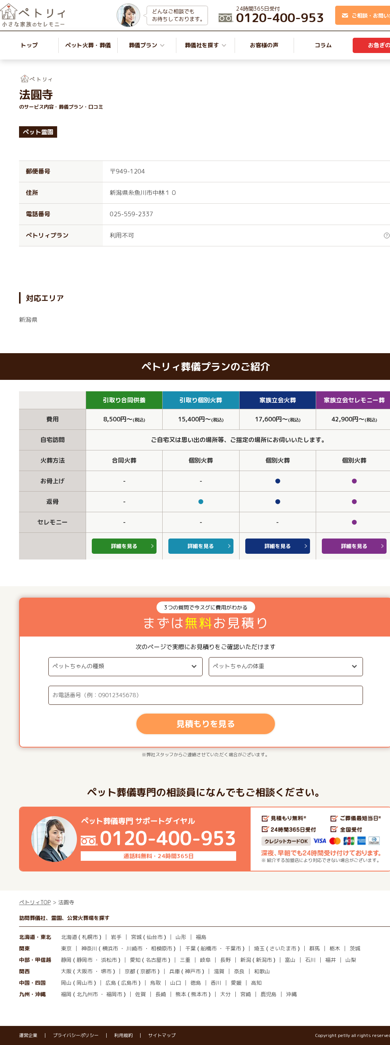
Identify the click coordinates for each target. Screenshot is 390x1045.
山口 (175, 982)
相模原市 (161, 948)
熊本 (181, 994)
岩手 (116, 936)
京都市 (148, 971)
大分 (225, 994)
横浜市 (110, 948)
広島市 (129, 982)
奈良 (239, 971)
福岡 (66, 994)
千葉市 (233, 948)
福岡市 (114, 994)
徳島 (195, 982)
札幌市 (90, 936)
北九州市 (87, 994)
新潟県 (28, 319)
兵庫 (174, 971)
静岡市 (85, 959)
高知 (256, 982)
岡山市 (85, 982)
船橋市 (209, 948)
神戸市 (193, 971)
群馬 (314, 948)
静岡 (66, 959)
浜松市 (109, 959)
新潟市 (264, 959)
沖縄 (291, 994)
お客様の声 (264, 45)
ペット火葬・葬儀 (88, 45)
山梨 (350, 959)
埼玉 (259, 948)
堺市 (106, 971)
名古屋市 (156, 959)
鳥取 (155, 982)
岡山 (66, 982)
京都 (130, 971)
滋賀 (219, 971)
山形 (181, 936)
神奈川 (89, 948)
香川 (216, 982)
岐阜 (205, 959)
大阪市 (85, 971)
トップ (29, 45)
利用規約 (123, 1035)
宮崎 (245, 994)
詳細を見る (124, 546)
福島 (201, 936)
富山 (290, 959)
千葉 (190, 948)
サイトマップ (162, 1035)
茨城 (355, 948)
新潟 (245, 959)
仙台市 (155, 936)
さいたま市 (283, 948)
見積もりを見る (205, 724)
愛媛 (236, 982)
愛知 (135, 959)
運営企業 (28, 1035)
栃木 (334, 948)
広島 (110, 982)
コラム (323, 45)
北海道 (69, 936)
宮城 (136, 936)
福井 (330, 959)
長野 (225, 959)
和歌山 (262, 971)
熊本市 (199, 994)
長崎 (160, 994)
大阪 (66, 971)
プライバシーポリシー (76, 1035)
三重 (185, 959)
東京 (66, 948)
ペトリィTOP (35, 902)
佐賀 (140, 994)
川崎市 (134, 948)
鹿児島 (269, 994)
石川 (310, 959)
